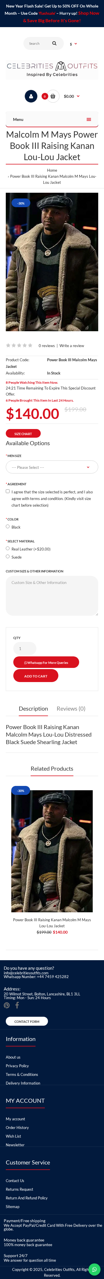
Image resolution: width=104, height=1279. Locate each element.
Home (52, 170)
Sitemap (12, 1206)
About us (13, 1057)
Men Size (14, 456)
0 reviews (47, 345)
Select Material (21, 541)
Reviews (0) (71, 708)
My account (15, 1119)
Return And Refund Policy (27, 1198)
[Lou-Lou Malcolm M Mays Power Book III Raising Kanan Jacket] (52, 262)
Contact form (26, 1021)
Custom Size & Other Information (34, 571)
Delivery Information (23, 1083)
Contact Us (15, 1180)
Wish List (13, 1136)
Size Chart (23, 434)
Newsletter (15, 1145)
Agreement (17, 484)
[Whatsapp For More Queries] (94, 1269)
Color (13, 519)
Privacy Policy (17, 1065)
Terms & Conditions (22, 1074)
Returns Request (19, 1189)
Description (33, 708)
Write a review (72, 345)
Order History (17, 1127)
